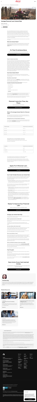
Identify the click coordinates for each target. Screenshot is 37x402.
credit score (18, 79)
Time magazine (14, 120)
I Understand (30, 399)
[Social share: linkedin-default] (5, 27)
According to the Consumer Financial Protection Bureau (14, 82)
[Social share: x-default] (4, 27)
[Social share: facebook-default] (3, 27)
